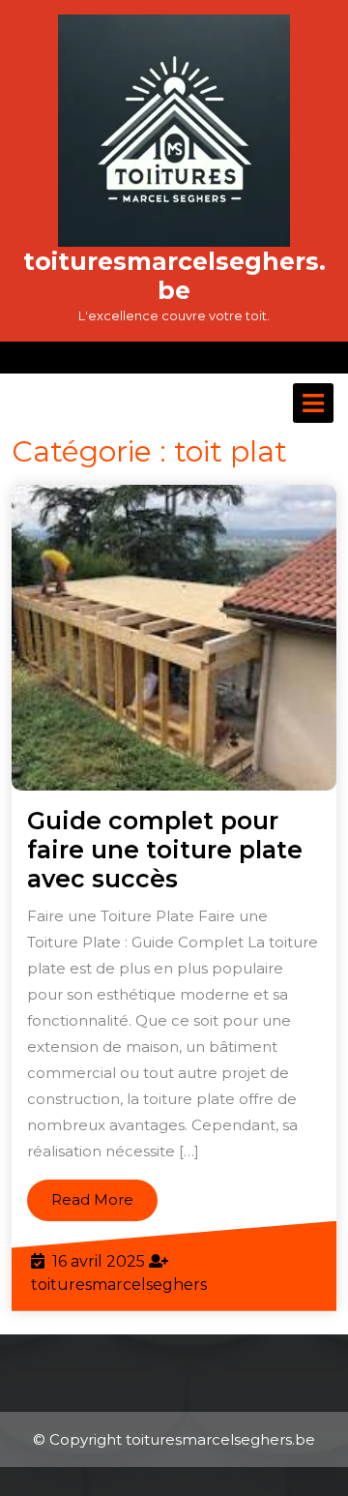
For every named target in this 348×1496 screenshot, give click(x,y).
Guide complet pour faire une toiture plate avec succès (165, 849)
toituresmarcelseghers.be (174, 276)
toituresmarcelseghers (119, 1284)
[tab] (313, 403)
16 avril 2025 (98, 1261)
